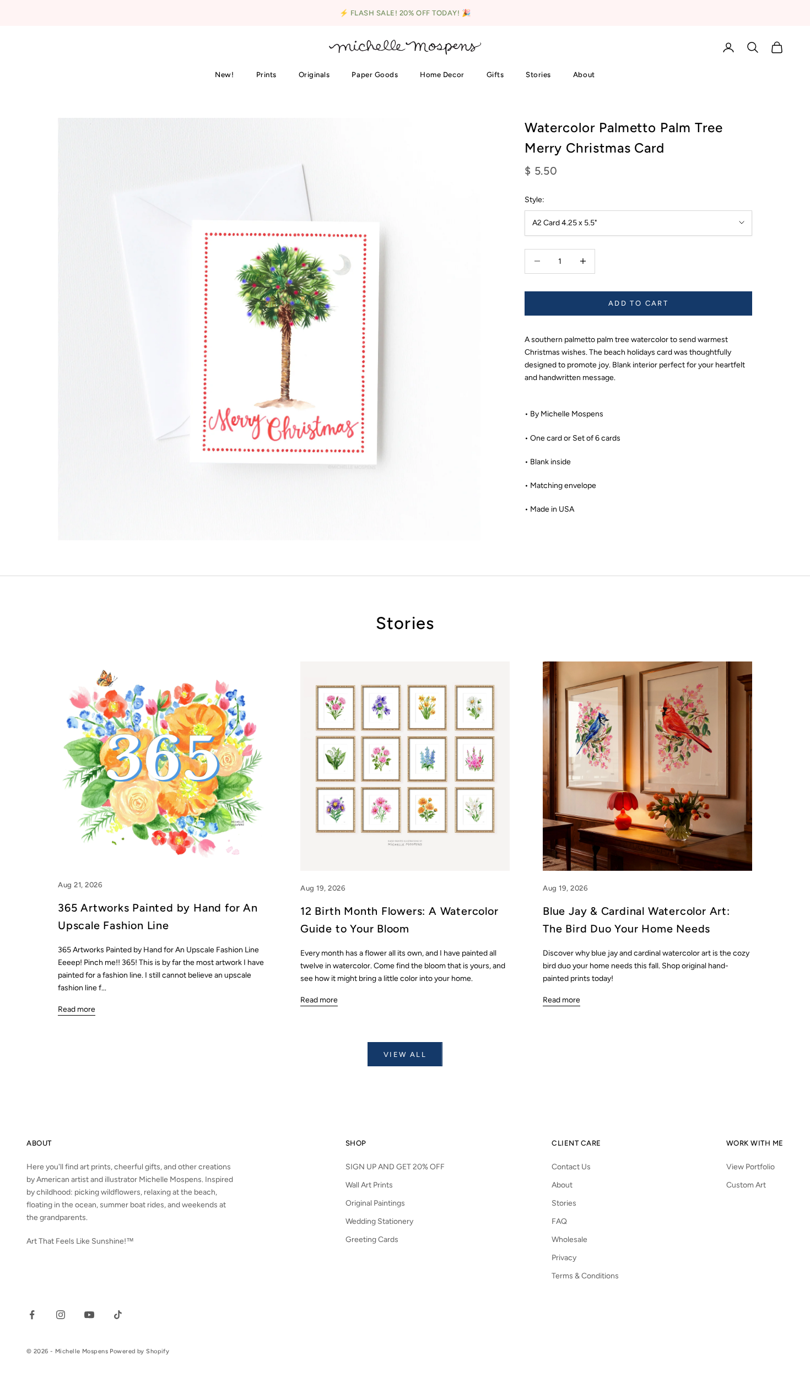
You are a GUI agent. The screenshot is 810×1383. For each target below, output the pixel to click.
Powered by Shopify (139, 1351)
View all (405, 1054)
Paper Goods (375, 74)
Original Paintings (375, 1203)
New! (224, 74)
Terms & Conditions (585, 1276)
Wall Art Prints (369, 1185)
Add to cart (638, 303)
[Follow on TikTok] (117, 1314)
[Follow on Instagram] (60, 1314)
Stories (538, 74)
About (584, 74)
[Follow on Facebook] (31, 1314)
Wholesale (569, 1239)
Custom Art (746, 1185)
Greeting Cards (371, 1239)
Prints (266, 74)
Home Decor (442, 74)
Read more (76, 1009)
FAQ (559, 1221)
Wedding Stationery (379, 1221)
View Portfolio (750, 1167)
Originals (314, 74)
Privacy (564, 1257)
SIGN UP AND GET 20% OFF (395, 1167)
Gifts (495, 74)
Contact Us (571, 1167)
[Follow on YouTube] (89, 1314)
